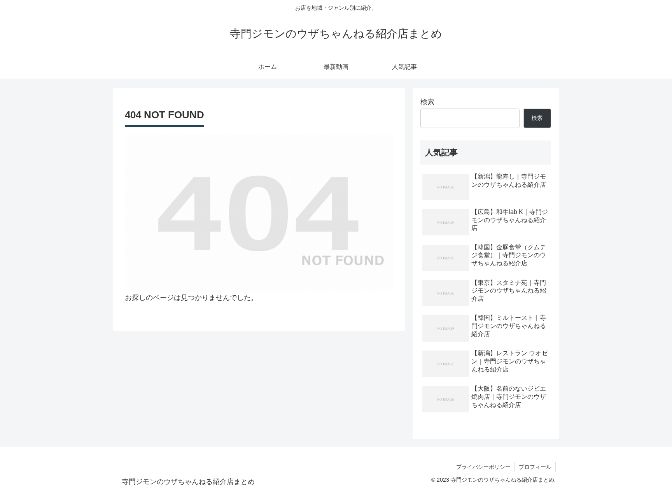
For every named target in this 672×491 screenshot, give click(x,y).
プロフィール (535, 467)
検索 (427, 102)
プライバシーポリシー (483, 467)
